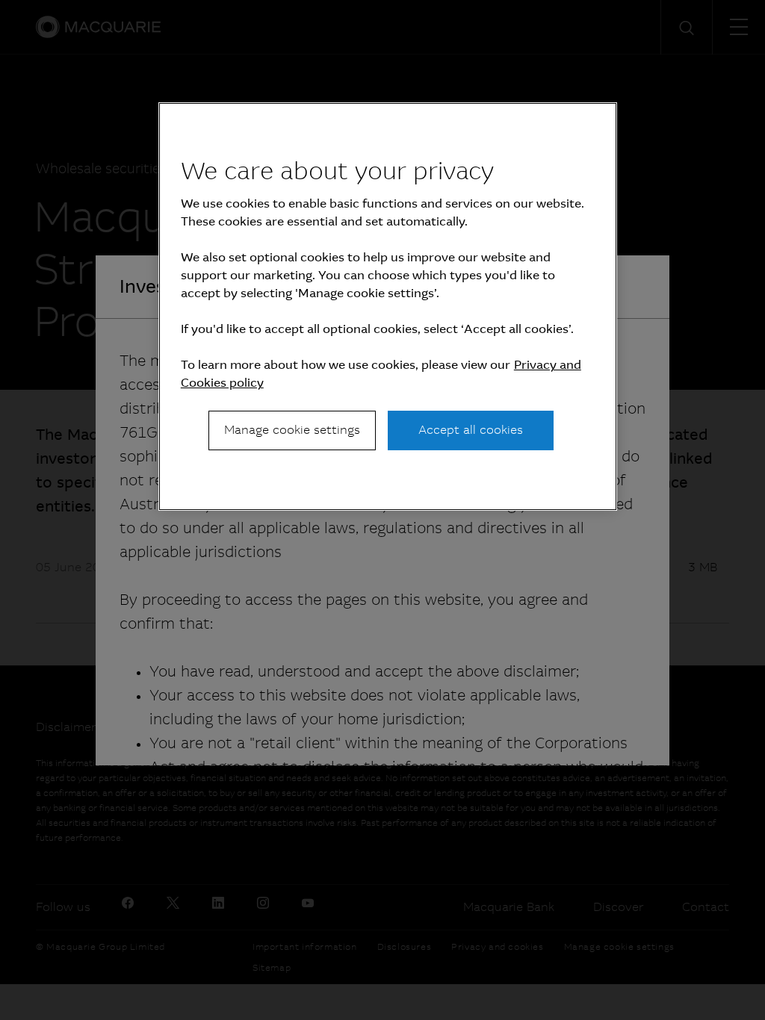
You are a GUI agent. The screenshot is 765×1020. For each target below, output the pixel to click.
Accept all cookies (470, 430)
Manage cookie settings (292, 430)
